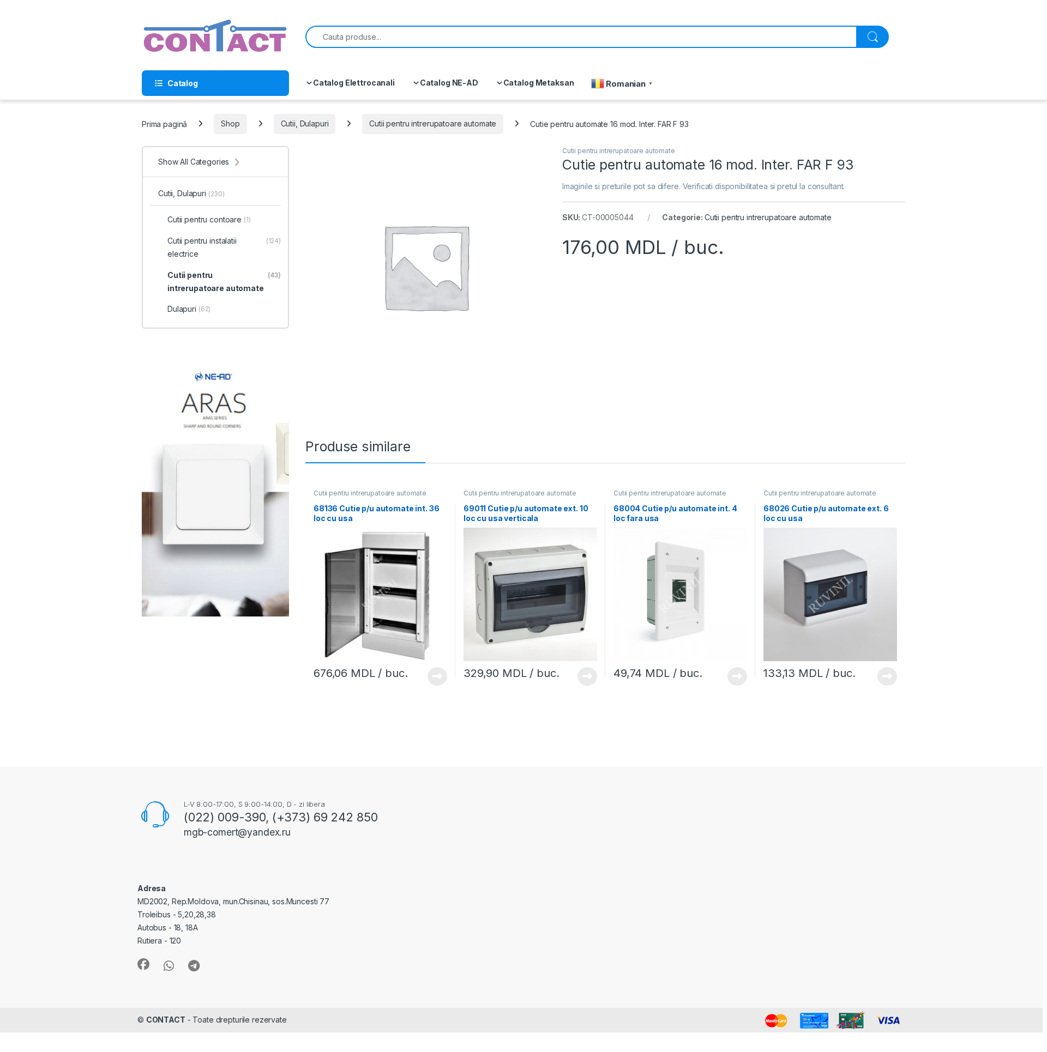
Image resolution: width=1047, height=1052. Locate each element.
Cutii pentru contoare (209, 219)
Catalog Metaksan (538, 82)
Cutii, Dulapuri (305, 123)
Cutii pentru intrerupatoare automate (432, 123)
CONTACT (165, 1019)
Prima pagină (164, 123)
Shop (230, 123)
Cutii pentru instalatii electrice (224, 247)
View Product (433, 676)
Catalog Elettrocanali (354, 82)
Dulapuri (188, 308)
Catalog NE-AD (449, 82)
